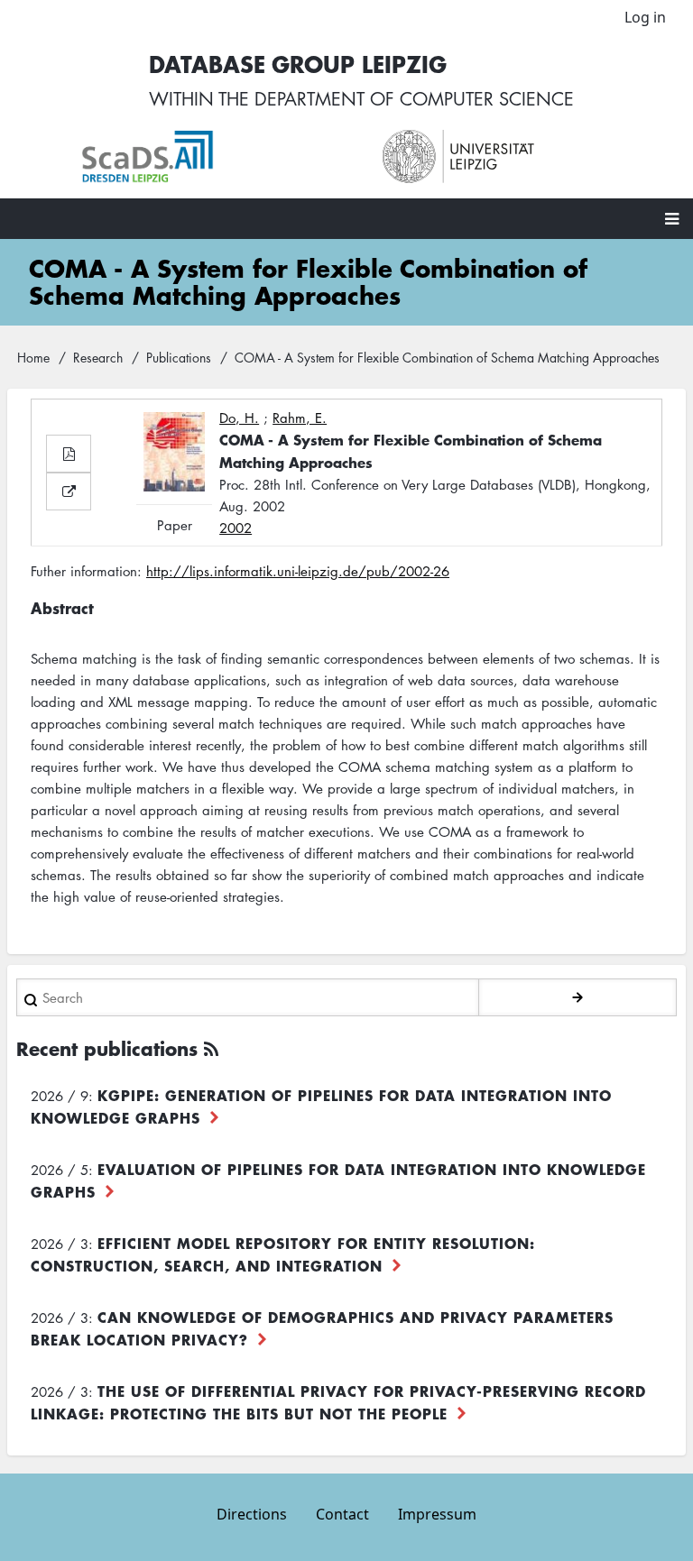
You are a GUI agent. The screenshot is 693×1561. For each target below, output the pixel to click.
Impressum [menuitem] (437, 1514)
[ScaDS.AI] (213, 156)
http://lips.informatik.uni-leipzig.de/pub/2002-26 (297, 571)
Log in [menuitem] (645, 17)
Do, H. (239, 418)
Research (98, 357)
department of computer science (414, 98)
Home (33, 357)
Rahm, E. (300, 418)
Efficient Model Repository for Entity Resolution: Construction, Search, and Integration (283, 1254)
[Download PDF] (68, 454)
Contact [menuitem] (342, 1514)
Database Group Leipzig (298, 63)
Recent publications (107, 1048)
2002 (235, 528)
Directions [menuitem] (252, 1514)
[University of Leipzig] (515, 156)
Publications (178, 357)
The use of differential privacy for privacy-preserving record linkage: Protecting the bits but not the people (338, 1402)
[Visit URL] (68, 491)
